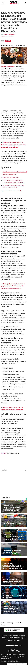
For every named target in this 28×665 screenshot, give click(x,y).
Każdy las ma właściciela (11, 177)
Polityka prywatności (12, 663)
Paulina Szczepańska (9, 34)
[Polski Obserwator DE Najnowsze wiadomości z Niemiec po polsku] (14, 3)
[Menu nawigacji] (3, 3)
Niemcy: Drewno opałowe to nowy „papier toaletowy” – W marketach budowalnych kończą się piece (13, 286)
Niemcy (8, 40)
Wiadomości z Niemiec (7, 37)
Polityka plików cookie (21, 663)
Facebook (18, 623)
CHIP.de (3, 453)
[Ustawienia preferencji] (26, 498)
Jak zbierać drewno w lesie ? (12, 191)
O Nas (3, 623)
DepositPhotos (18, 645)
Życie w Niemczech (7, 66)
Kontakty (10, 623)
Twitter (3, 625)
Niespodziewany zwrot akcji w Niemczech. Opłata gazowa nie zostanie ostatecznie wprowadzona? (13, 145)
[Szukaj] (25, 2)
